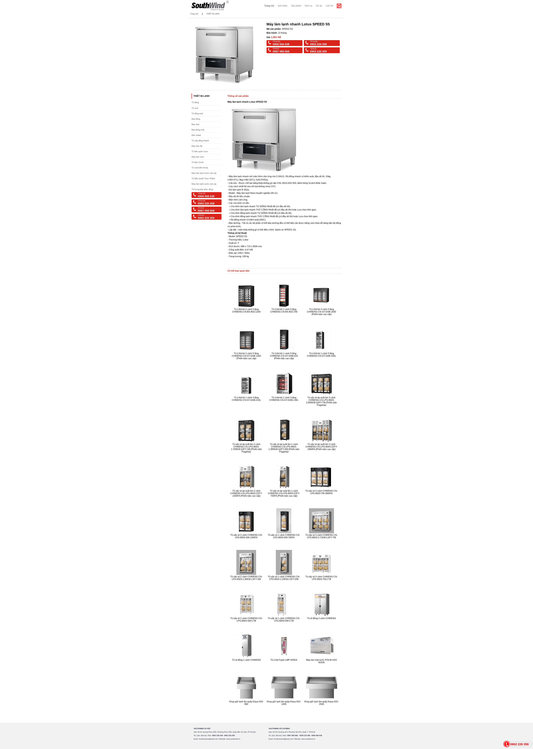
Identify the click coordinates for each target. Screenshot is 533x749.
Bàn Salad (196, 135)
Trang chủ (269, 6)
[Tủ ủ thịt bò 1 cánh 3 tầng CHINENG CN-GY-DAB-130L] (284, 408)
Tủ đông (195, 102)
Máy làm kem (198, 157)
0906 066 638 (281, 44)
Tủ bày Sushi (197, 162)
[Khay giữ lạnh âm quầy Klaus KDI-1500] (322, 707)
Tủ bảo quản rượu (200, 151)
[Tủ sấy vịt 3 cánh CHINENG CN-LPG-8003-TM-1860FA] (322, 499)
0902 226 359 (318, 51)
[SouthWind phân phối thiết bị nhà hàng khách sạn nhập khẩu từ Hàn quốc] (210, 10)
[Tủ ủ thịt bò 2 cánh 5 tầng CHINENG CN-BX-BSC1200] (246, 318)
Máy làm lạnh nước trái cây (204, 173)
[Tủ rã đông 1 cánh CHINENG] (246, 666)
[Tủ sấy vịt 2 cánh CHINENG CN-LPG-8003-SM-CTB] (246, 624)
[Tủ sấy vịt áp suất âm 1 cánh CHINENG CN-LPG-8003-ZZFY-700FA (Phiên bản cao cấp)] (284, 499)
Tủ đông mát (197, 113)
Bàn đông (196, 119)
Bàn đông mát (198, 130)
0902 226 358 (318, 44)
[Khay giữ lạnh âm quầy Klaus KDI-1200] (284, 707)
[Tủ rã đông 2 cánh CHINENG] (322, 624)
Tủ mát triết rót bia (200, 167)
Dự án (319, 6)
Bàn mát (195, 124)
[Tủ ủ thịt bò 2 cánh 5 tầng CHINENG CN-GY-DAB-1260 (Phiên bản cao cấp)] (246, 362)
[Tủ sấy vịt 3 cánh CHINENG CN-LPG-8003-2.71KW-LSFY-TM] (322, 541)
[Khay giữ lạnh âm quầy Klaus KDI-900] (246, 707)
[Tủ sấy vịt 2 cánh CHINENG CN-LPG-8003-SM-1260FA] (246, 541)
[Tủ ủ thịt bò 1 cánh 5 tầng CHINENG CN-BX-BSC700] (284, 318)
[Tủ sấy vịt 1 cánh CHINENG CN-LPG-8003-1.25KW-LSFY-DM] (284, 582)
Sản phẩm (296, 6)
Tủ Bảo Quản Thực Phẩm (203, 178)
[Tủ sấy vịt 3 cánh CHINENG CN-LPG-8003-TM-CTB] (322, 582)
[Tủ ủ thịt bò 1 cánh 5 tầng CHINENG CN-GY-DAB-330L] (322, 362)
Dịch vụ (308, 6)
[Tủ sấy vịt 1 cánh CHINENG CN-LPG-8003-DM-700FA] (284, 541)
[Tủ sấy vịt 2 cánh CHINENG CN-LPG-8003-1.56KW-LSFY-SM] (246, 582)
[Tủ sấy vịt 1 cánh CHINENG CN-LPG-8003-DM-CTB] (284, 624)
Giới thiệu (282, 6)
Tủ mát (195, 108)
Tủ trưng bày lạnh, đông (202, 189)
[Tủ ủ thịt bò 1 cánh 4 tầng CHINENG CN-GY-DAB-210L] (246, 408)
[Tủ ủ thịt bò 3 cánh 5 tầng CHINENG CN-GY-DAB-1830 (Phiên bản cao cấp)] (322, 318)
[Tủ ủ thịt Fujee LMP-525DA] (284, 666)
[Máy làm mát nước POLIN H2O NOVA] (322, 666)
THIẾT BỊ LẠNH (212, 14)
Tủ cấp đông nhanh (200, 140)
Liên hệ (329, 6)
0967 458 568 (281, 51)
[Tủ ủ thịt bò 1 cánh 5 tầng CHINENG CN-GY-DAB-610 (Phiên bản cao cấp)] (284, 362)
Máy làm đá (197, 146)
